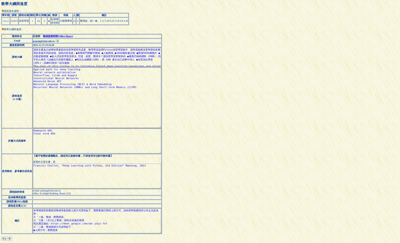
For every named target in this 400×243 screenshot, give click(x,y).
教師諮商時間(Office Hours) (58, 36)
